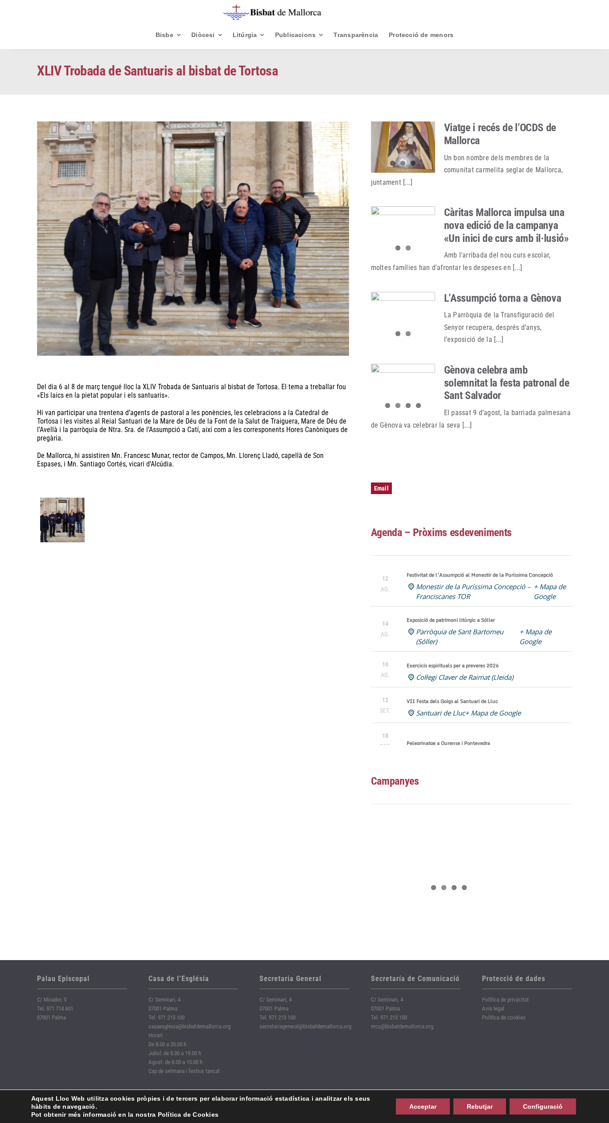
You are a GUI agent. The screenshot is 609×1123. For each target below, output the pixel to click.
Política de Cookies (188, 1114)
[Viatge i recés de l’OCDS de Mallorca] (403, 147)
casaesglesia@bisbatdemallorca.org (189, 1026)
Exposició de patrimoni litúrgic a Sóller (451, 620)
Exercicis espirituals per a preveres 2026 (453, 665)
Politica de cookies (504, 1017)
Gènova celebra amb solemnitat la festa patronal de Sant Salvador (506, 383)
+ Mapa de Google (493, 712)
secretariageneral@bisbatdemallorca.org (305, 1026)
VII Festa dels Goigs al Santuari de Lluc (452, 701)
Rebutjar (480, 1106)
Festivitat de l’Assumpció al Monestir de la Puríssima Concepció (480, 575)
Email (381, 488)
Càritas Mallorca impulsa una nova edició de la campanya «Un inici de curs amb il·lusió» (506, 225)
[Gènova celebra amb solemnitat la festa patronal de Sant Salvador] (403, 390)
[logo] (272, 8)
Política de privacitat (505, 999)
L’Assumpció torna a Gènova (502, 298)
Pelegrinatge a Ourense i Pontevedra (448, 743)
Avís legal (493, 1008)
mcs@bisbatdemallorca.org (402, 1026)
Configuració (543, 1106)
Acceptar (422, 1106)
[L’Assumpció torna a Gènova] (403, 318)
